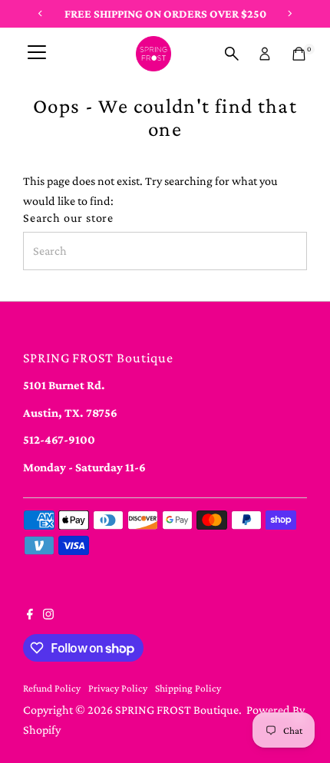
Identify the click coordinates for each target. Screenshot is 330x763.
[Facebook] (30, 615)
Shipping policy (188, 688)
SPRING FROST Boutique (177, 709)
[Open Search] (232, 54)
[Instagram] (48, 615)
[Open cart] (299, 54)
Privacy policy (117, 688)
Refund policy (52, 688)
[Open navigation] (37, 54)
